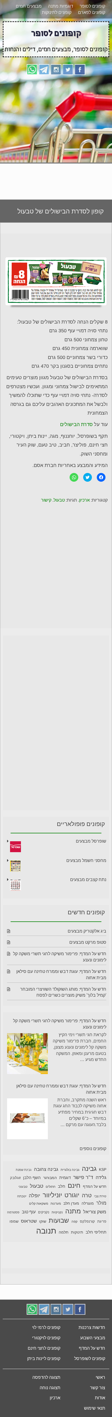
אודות (100, 1397)
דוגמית (65, 1177)
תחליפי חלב (96, 1232)
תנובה (46, 1230)
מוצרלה (88, 1203)
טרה (87, 1195)
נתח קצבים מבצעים (88, 879)
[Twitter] (68, 69)
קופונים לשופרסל (89, 1358)
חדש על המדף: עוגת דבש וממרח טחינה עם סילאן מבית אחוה (61, 1089)
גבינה (89, 1168)
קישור (46, 500)
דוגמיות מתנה (60, 6)
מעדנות (56, 1203)
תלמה (64, 1232)
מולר (101, 1203)
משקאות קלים (38, 1203)
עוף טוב (29, 1212)
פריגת (101, 1221)
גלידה (101, 1177)
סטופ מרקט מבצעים (87, 942)
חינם (74, 1185)
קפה (74, 1221)
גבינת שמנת (24, 1169)
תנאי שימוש (94, 1408)
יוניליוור (52, 1195)
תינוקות (77, 1232)
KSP (102, 1169)
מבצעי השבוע (92, 1337)
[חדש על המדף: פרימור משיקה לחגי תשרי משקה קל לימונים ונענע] (27, 1054)
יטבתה (21, 1196)
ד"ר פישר (83, 1177)
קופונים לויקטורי (46, 1337)
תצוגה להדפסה (46, 1377)
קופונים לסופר (92, 6)
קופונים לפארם (91, 12)
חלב (61, 1186)
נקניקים (43, 1212)
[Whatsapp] (32, 69)
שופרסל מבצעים (91, 841)
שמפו (14, 1221)
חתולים (50, 1187)
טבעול (59, 500)
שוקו (42, 1221)
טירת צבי (100, 1196)
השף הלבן (32, 1177)
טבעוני (22, 1187)
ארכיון (84, 500)
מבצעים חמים (29, 6)
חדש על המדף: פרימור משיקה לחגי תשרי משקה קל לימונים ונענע (59, 1023)
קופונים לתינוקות (56, 12)
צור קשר (97, 1387)
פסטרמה (13, 1212)
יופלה (34, 1195)
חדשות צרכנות (92, 1327)
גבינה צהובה (46, 1169)
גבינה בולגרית (70, 1170)
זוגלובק (15, 1178)
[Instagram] (56, 69)
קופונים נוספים (93, 1148)
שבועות (59, 1220)
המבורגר (50, 1177)
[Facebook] (79, 69)
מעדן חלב (71, 1203)
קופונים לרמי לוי (46, 1327)
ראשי (100, 1377)
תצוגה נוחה (50, 1387)
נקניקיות (57, 1212)
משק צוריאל (94, 1211)
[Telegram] (44, 69)
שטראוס (29, 1221)
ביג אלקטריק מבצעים (87, 931)
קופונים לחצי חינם (44, 1348)
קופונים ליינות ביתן (43, 1358)
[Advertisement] (56, 135)
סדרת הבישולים (76, 424)
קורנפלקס (87, 1221)
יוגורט (71, 1195)
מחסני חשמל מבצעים (86, 860)
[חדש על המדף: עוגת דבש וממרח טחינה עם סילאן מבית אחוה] (27, 1119)
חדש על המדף (94, 1186)
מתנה (73, 1211)
